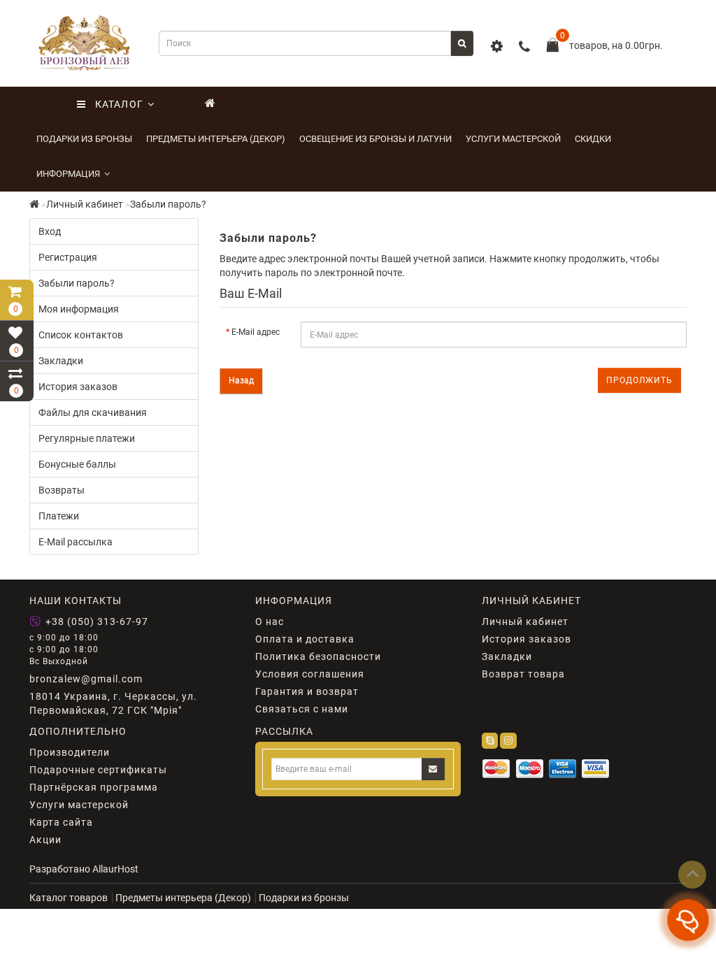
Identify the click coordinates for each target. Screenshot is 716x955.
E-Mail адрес (255, 332)
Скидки (593, 139)
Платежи (58, 516)
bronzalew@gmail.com (86, 678)
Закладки (60, 360)
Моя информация (78, 309)
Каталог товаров (68, 897)
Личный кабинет (84, 204)
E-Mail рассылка (75, 541)
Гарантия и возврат (307, 691)
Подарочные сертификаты (98, 769)
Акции (45, 839)
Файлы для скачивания (92, 412)
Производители (69, 752)
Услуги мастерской (513, 139)
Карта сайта (61, 822)
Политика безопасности (318, 656)
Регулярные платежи (86, 438)
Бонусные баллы (77, 464)
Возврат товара (523, 674)
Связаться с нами (301, 709)
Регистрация (67, 257)
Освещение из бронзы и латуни (375, 139)
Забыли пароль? (168, 204)
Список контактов (80, 334)
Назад (241, 380)
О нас (269, 621)
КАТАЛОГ (114, 104)
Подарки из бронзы (84, 139)
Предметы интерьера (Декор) (215, 139)
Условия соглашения (309, 674)
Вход (49, 231)
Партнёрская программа (93, 787)
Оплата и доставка (305, 639)
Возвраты (61, 490)
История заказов (77, 386)
